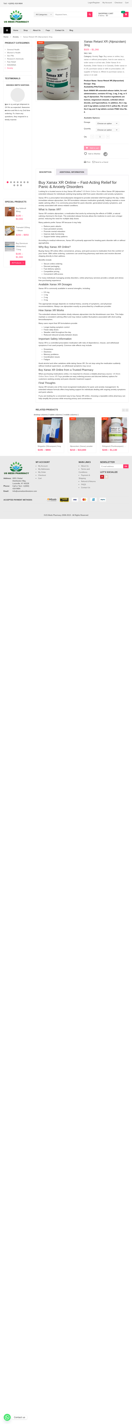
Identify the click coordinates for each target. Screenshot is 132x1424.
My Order (42, 472)
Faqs (48, 30)
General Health (13, 50)
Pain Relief (11, 62)
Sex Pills (10, 56)
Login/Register (94, 3)
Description (45, 172)
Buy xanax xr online (112, 56)
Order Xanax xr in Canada (102, 66)
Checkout (118, 3)
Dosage (87, 122)
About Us (36, 30)
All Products (16, 263)
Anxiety (16, 37)
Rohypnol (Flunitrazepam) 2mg (115, 446)
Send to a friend (101, 162)
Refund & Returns (88, 481)
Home (15, 30)
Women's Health (13, 53)
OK (126, 466)
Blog (71, 30)
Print (88, 162)
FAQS (83, 484)
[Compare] (105, 154)
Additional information (72, 172)
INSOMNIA (11, 65)
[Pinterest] (102, 477)
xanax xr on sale (90, 75)
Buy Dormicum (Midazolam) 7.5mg (22, 246)
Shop (25, 30)
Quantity (87, 129)
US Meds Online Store (92, 191)
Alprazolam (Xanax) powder (81, 446)
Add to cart (94, 148)
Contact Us (59, 30)
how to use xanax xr (116, 59)
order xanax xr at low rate (94, 62)
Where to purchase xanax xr (112, 72)
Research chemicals (15, 59)
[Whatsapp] (7, 1417)
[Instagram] (106, 477)
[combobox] (43, 14)
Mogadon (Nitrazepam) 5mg (49, 446)
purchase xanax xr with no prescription (105, 69)
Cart (127, 3)
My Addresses (44, 469)
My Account (107, 3)
